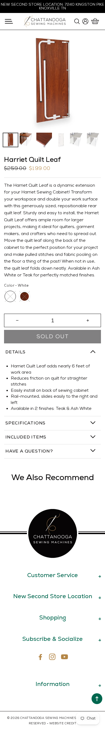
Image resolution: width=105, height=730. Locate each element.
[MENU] (8, 21)
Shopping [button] (52, 617)
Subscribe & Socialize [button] (52, 639)
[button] (8, 21)
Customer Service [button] (52, 575)
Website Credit (62, 723)
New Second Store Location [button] (52, 596)
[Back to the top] (97, 698)
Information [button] (52, 684)
